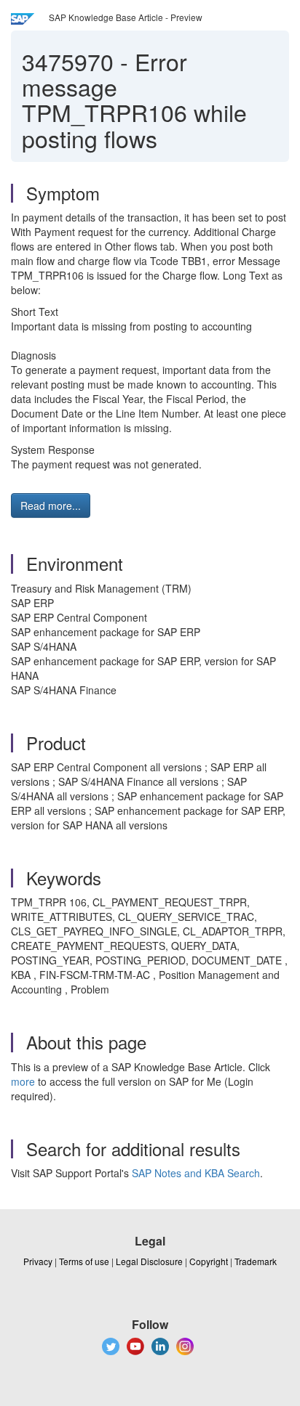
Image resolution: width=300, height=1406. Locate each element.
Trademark (255, 1261)
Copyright (208, 1261)
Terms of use (84, 1261)
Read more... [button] (50, 505)
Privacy (37, 1261)
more (23, 1081)
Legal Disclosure (149, 1261)
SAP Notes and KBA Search (196, 1173)
